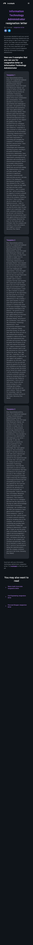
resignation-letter (19, 27)
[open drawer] (28, 3)
